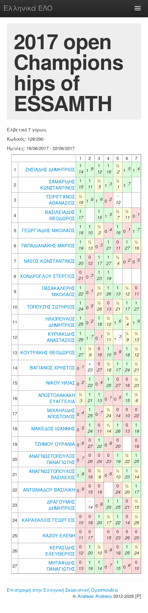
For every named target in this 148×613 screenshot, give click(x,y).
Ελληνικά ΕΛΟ (28, 8)
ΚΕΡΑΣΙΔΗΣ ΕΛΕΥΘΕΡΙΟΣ (60, 550)
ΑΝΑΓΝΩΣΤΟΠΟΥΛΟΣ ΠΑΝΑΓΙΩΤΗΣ (52, 459)
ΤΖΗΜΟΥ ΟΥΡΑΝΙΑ (54, 444)
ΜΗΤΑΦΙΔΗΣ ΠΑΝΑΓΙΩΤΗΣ (61, 565)
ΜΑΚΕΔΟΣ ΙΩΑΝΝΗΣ (53, 428)
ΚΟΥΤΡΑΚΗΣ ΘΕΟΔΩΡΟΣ (47, 352)
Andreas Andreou (94, 596)
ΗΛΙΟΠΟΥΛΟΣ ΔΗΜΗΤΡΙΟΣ (60, 321)
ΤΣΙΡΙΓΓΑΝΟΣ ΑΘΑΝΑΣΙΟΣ (60, 199)
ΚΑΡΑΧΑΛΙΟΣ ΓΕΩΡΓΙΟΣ (48, 520)
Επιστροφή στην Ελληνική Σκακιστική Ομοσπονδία (62, 590)
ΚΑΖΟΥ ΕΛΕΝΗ (59, 535)
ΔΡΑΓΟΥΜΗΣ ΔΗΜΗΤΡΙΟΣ (61, 504)
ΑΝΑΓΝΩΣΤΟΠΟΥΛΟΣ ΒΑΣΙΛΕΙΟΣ (52, 474)
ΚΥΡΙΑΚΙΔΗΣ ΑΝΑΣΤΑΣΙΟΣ (61, 337)
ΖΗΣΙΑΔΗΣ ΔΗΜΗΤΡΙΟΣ (50, 169)
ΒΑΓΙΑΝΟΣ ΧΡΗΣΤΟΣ (52, 367)
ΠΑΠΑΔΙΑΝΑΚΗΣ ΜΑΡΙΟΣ (48, 245)
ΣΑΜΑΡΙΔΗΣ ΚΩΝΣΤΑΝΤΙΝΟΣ (57, 184)
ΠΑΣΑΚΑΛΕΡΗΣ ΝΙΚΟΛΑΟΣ (58, 291)
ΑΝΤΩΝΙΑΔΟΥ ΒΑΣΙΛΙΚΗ (49, 489)
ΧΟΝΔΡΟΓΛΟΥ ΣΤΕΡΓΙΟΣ (47, 276)
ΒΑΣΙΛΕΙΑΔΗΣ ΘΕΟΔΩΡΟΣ (60, 215)
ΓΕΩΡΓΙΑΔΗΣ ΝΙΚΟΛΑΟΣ (48, 230)
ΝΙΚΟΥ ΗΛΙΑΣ (60, 382)
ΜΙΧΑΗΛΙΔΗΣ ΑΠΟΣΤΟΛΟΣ (61, 413)
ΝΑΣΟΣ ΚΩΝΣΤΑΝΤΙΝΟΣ (49, 261)
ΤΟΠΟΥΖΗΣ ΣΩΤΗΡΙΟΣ (51, 306)
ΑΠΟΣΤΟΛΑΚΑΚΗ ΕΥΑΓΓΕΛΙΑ (56, 398)
